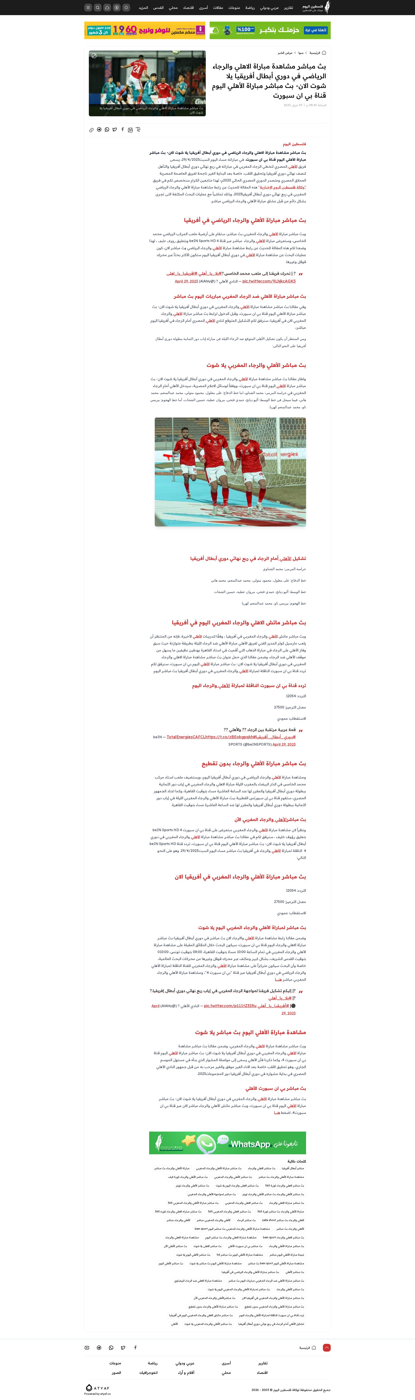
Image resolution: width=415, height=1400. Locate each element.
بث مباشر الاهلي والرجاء (261, 1168)
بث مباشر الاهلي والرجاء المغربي (244, 1202)
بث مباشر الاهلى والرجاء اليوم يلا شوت (237, 1185)
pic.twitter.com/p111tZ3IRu (230, 1005)
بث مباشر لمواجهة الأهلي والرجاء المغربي (212, 1194)
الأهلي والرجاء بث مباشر (290, 1228)
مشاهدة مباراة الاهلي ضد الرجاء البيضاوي (198, 1280)
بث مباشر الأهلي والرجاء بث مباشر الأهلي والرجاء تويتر (273, 1194)
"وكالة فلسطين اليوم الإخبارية (283, 187)
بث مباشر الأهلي (295, 1272)
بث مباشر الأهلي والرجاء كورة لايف (188, 1176)
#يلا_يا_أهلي (210, 273)
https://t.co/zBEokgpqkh (229, 736)
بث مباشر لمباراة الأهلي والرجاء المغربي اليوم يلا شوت (239, 1289)
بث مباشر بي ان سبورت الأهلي (245, 1246)
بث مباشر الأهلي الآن (175, 1246)
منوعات (234, 7)
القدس (158, 7)
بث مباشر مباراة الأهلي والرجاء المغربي (218, 1168)
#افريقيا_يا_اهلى (181, 273)
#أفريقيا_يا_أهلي (273, 1005)
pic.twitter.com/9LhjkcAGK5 (269, 281)
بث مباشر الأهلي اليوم (171, 1263)
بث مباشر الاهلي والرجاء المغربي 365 (229, 1211)
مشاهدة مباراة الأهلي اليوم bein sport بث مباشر (276, 1263)
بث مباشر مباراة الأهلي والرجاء (286, 1246)
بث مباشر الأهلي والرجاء (290, 1289)
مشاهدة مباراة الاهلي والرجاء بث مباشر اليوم (231, 1237)
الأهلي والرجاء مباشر (178, 1220)
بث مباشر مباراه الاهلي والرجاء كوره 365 (178, 1211)
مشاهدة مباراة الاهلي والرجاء (182, 1237)
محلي (173, 7)
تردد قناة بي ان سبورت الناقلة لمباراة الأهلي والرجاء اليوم (271, 1315)
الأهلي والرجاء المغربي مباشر (213, 1220)
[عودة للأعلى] (327, 1348)
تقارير (288, 7)
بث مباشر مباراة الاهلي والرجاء (286, 1202)
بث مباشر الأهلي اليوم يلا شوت (193, 1254)
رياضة (250, 7)
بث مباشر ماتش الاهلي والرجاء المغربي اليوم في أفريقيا (201, 1315)
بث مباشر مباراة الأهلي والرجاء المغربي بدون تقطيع (274, 1306)
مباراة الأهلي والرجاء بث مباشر (172, 1168)
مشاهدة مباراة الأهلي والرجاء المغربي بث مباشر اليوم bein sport (232, 1228)
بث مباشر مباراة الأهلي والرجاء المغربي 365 (193, 1202)
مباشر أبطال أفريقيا (293, 1168)
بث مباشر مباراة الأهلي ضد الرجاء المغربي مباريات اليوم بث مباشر (266, 1280)
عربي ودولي (269, 7)
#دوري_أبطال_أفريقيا (276, 736)
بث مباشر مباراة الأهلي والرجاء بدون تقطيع (213, 1306)
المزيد (143, 7)
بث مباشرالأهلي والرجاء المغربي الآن (214, 1298)
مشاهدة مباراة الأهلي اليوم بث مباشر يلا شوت (216, 1263)
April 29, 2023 (186, 281)
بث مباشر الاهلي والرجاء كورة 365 (284, 1185)
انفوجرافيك (148, 1372)
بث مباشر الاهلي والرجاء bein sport (283, 1237)
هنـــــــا (277, 1112)
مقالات (218, 7)
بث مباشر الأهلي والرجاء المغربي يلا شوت (208, 1323)
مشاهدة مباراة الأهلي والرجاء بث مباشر (281, 1176)
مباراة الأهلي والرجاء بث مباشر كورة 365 (280, 1211)
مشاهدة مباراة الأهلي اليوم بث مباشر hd (240, 1254)
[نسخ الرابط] (91, 130)
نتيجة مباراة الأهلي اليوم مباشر (287, 1254)
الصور (116, 1372)
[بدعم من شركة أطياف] (97, 1387)
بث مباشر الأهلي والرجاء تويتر (192, 1185)
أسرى (203, 7)
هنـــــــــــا (278, 979)
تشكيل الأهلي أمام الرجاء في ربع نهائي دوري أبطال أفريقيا (271, 1323)
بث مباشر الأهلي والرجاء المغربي (233, 1176)
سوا (300, 53)
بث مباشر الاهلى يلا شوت (207, 1246)
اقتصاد (188, 7)
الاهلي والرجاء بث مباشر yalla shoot (283, 1220)
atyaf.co (105, 1393)
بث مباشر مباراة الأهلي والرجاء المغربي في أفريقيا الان (273, 1298)
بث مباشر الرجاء (246, 1220)
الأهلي (292, 166)
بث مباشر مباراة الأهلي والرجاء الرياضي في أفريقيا (250, 1272)
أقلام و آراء (186, 1372)
